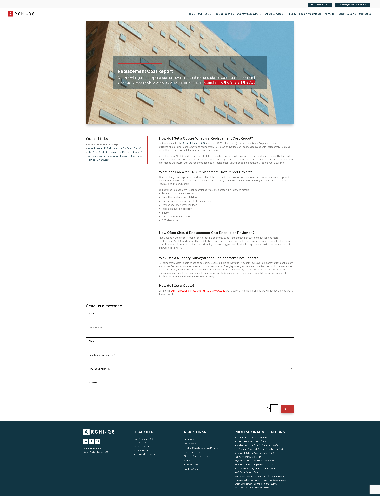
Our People (204, 14)
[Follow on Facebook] (91, 441)
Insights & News (347, 14)
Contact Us (365, 14)
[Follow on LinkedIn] (85, 441)
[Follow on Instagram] (97, 441)
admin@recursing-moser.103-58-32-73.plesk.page (198, 290)
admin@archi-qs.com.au (145, 454)
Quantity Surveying (248, 14)
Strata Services (274, 14)
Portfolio (329, 14)
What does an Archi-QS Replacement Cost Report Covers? (114, 148)
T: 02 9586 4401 (320, 4)
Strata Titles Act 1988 (194, 143)
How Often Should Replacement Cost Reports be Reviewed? (115, 152)
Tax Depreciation (224, 14)
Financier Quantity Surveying (197, 456)
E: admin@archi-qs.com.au (353, 4)
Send (287, 409)
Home (191, 14)
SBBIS (292, 14)
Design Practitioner (310, 14)
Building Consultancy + (195, 448)
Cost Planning (212, 448)
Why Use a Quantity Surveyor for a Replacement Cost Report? (116, 156)
